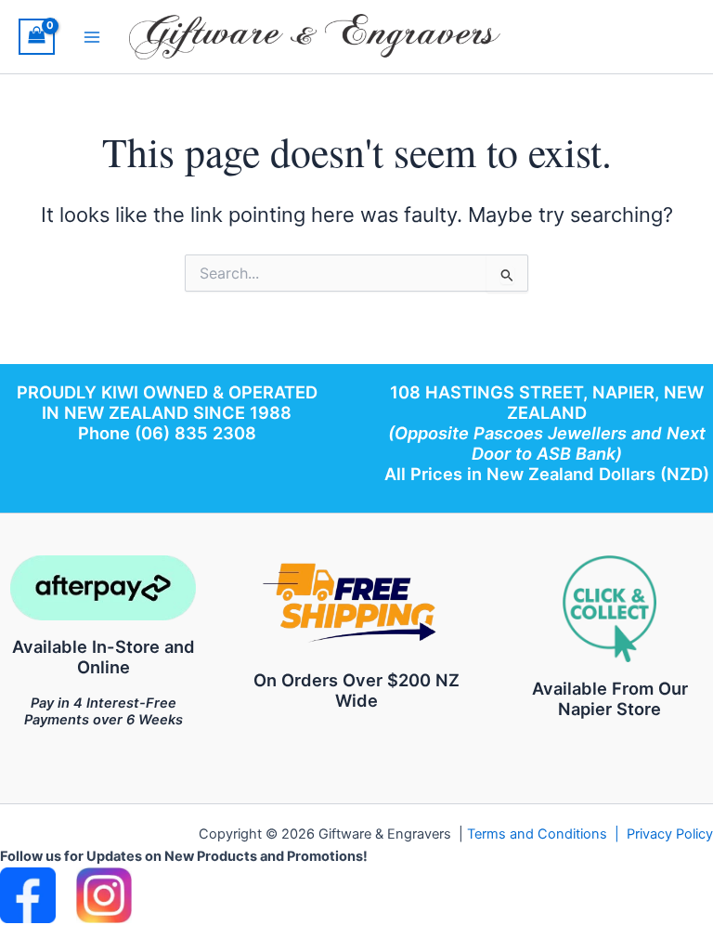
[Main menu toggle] (91, 36)
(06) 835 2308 (195, 433)
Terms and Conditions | (547, 834)
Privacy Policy (670, 834)
